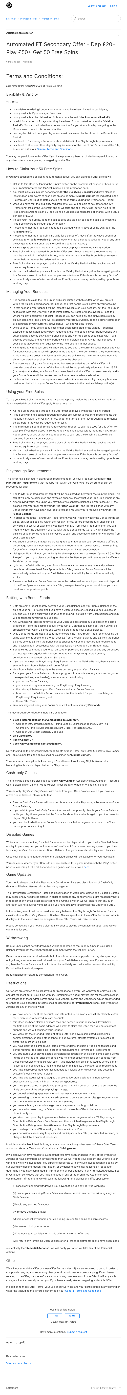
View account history (18, 1363)
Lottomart (11, 18)
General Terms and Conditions (55, 149)
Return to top (14, 1342)
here (86, 867)
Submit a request (97, 5)
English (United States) (104, 1388)
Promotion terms (29, 18)
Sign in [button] (113, 5)
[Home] (9, 7)
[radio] (54, 1315)
